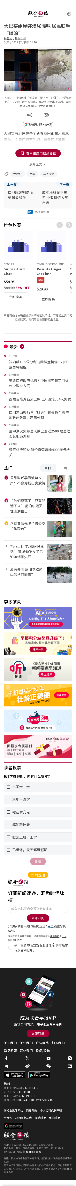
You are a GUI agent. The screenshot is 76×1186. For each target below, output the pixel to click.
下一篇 (64, 184)
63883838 (23, 1092)
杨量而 (8, 38)
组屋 (32, 174)
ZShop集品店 (23, 1118)
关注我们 (26, 1042)
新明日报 (20, 38)
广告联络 (42, 1042)
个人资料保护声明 (51, 1110)
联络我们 (26, 1050)
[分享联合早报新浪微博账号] (27, 1066)
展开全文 (35, 164)
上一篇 (12, 184)
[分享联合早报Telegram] (6, 1066)
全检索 (8, 1118)
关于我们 (10, 1042)
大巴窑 (17, 174)
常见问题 (10, 1050)
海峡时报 (40, 1118)
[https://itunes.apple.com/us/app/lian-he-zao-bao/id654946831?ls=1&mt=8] (14, 1074)
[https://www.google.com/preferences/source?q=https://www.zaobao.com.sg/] (14, 1126)
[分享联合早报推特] (27, 1058)
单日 (48, 468)
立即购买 (15, 297)
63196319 (31, 1088)
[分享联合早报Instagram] (69, 1058)
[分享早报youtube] (48, 1058)
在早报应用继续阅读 (41, 153)
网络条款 (31, 1110)
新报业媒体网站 (13, 1110)
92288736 (46, 1100)
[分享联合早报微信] (48, 1066)
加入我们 (58, 1042)
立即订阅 (38, 1033)
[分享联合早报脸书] (6, 1058)
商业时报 (54, 1118)
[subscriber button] (69, 14)
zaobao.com (33, 1151)
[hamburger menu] (7, 14)
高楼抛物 (48, 174)
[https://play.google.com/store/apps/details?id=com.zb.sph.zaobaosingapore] (39, 1074)
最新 (13, 346)
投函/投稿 (43, 1050)
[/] (38, 14)
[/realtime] (22, 346)
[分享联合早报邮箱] (69, 1066)
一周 (64, 468)
